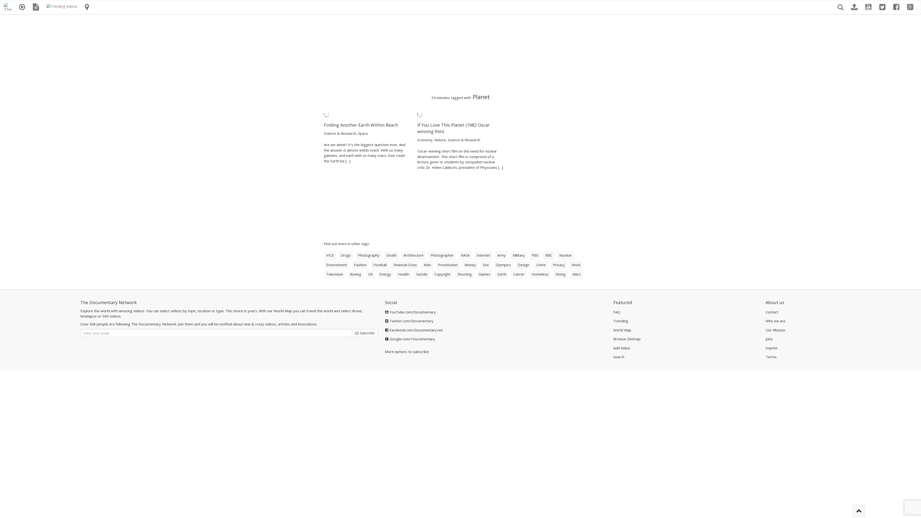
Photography (368, 255)
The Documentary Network (108, 302)
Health (403, 274)
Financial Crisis (405, 264)
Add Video (621, 348)
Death (391, 255)
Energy (385, 274)
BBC (548, 255)
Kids (427, 264)
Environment (336, 264)
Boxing (355, 274)
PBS (535, 255)
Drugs (346, 255)
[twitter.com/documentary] (882, 7)
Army (501, 255)
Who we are (775, 320)
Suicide (421, 274)
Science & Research (340, 133)
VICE (330, 255)
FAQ (616, 312)
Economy (424, 139)
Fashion (360, 264)
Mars (577, 274)
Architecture (413, 255)
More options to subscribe (407, 351)
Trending (620, 320)
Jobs (769, 338)
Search (618, 356)
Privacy (559, 264)
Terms (771, 356)
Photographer (442, 255)
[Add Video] (854, 7)
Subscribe (367, 333)
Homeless (540, 274)
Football (380, 264)
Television (334, 274)
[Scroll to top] (859, 511)
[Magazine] (36, 7)
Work (576, 264)
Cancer (519, 274)
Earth (501, 274)
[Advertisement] (460, 54)
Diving (560, 274)
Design (523, 264)
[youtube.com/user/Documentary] (868, 7)
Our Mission (775, 330)
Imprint (772, 348)
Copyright (442, 274)
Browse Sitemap (627, 338)
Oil (370, 274)
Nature (440, 139)
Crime (541, 264)
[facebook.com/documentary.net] (896, 7)
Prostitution (448, 264)
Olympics (503, 264)
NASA (465, 255)
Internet (483, 255)
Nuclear (565, 255)
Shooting (464, 274)
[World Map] (87, 7)
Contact (772, 312)
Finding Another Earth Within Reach (361, 125)
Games (484, 274)
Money (470, 264)
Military (519, 255)
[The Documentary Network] (7, 6)
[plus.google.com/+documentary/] (910, 7)
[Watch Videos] (22, 7)
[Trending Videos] (62, 6)
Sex (486, 264)
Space (363, 133)
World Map (622, 330)
